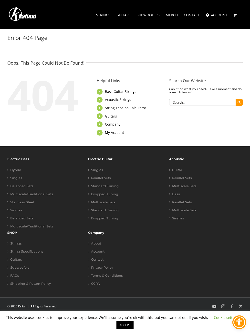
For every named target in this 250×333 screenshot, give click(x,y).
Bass (176, 194)
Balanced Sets (21, 186)
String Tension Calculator (125, 108)
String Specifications (26, 251)
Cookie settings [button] (226, 317)
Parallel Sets (101, 178)
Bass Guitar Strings (120, 91)
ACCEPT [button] (125, 325)
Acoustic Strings (118, 99)
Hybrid (15, 170)
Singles (16, 178)
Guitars (111, 116)
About (96, 243)
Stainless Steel (22, 202)
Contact (97, 259)
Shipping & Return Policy (30, 283)
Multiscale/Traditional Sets (31, 194)
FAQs (14, 275)
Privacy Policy (102, 267)
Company (112, 124)
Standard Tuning (105, 186)
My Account (114, 132)
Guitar (177, 170)
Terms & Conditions (107, 275)
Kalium (22, 306)
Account (97, 251)
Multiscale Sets (103, 202)
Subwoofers (20, 267)
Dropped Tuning (104, 194)
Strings (16, 243)
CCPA (95, 283)
